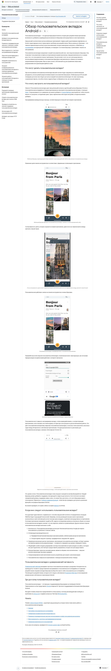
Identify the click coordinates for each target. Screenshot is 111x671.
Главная (27, 22)
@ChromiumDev (62, 594)
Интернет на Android (7, 9)
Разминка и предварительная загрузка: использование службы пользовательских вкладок (54, 616)
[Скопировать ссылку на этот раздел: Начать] (32, 598)
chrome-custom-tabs (54, 625)
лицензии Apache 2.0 (28, 640)
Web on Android (13, 6)
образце (56, 506)
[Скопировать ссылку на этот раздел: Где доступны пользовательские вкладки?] (62, 580)
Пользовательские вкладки (22, 9)
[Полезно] (86, 22)
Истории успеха (40, 1)
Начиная (30, 608)
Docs (3, 6)
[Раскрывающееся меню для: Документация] (33, 2)
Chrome (48, 586)
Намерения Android (55, 9)
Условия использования (28, 667)
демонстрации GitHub (36, 603)
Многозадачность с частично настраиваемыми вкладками (44, 619)
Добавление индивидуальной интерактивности (41, 613)
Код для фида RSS (85, 661)
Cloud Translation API (61, 16)
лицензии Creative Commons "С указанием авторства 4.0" (69, 638)
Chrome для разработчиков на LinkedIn (91, 659)
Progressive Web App (71, 573)
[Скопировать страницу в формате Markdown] (45, 31)
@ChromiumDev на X (86, 654)
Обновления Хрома (56, 654)
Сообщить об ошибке (27, 654)
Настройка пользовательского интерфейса (40, 611)
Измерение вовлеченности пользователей (40, 622)
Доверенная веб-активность (39, 9)
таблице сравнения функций (50, 500)
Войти (107, 1)
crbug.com (37, 594)
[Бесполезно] (88, 22)
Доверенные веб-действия (32, 566)
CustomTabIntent (66, 92)
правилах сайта (52, 640)
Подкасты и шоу (56, 661)
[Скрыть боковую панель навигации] (18, 668)
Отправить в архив (56, 659)
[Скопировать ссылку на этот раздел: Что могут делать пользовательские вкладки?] (65, 68)
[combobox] (80, 1)
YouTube (83, 656)
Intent (26, 92)
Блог (48, 1)
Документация (27, 1)
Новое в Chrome (56, 1)
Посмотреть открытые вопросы (29, 656)
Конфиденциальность (40, 667)
